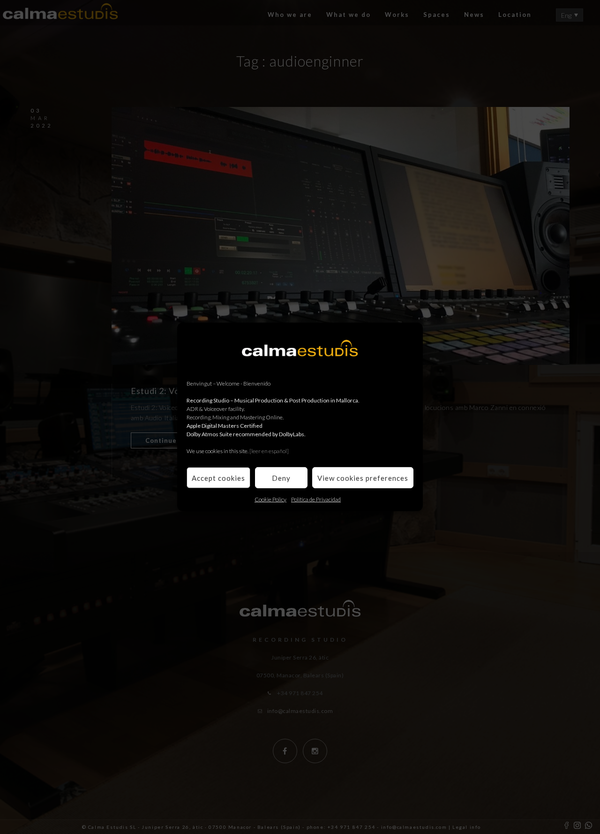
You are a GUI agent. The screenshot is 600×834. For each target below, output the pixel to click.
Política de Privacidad (316, 499)
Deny (281, 477)
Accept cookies (218, 477)
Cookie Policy (270, 499)
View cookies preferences (362, 477)
